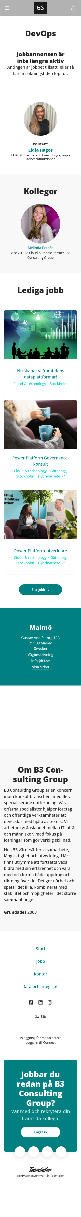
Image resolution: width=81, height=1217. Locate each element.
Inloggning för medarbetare (40, 1038)
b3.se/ (41, 1016)
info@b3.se (40, 660)
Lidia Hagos (40, 150)
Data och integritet (40, 986)
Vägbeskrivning (40, 654)
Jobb (40, 961)
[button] (73, 7)
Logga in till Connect (41, 1042)
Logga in (40, 1132)
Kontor (40, 974)
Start (40, 948)
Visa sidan (40, 666)
